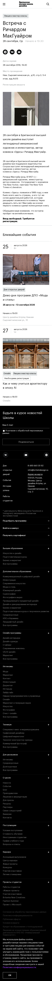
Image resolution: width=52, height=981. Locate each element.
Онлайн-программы (12, 633)
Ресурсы (7, 804)
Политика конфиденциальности (17, 916)
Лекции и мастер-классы (15, 16)
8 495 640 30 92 (35, 466)
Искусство (8, 706)
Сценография (9, 594)
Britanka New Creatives (14, 898)
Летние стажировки (12, 874)
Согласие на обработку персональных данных (24, 912)
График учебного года (13, 841)
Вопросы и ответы (11, 844)
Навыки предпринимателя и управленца (21, 696)
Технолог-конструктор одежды (18, 740)
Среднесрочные (10, 615)
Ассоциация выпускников (14, 857)
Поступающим (9, 825)
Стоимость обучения (12, 834)
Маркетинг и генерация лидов (17, 703)
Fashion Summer (11, 901)
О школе (7, 778)
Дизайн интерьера (11, 638)
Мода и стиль (9, 587)
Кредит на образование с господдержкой (22, 927)
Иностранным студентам (14, 837)
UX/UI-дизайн (9, 652)
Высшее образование (13, 548)
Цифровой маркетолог (13, 737)
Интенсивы (8, 667)
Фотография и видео (12, 597)
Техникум (7, 725)
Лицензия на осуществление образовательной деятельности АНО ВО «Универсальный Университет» (24, 932)
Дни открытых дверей (14, 290)
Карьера (7, 852)
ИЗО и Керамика (10, 618)
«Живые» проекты (11, 891)
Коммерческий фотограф (15, 744)
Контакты (7, 818)
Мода (5, 672)
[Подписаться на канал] (5, 52)
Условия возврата (11, 923)
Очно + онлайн (10, 713)
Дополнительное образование (17, 572)
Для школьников (10, 755)
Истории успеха (7, 488)
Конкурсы (7, 867)
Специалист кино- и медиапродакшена (21, 730)
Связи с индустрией (12, 811)
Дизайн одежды (10, 642)
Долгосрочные (10, 767)
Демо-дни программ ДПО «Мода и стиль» (25, 297)
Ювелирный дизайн (12, 591)
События (7, 480)
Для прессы (8, 800)
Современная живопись (14, 648)
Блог (5, 790)
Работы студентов (8, 498)
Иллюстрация (9, 580)
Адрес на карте (35, 474)
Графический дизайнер (13, 733)
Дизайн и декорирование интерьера (20, 604)
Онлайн (7, 374)
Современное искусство (14, 584)
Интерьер (7, 689)
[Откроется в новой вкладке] (5, 455)
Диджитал (8, 686)
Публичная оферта (12, 919)
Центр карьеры (10, 861)
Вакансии (7, 814)
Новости (7, 783)
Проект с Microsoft (12, 905)
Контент (7, 679)
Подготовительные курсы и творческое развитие (26, 611)
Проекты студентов (12, 882)
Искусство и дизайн (12, 553)
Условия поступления (12, 830)
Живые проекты (10, 864)
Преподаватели (10, 793)
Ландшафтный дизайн (13, 622)
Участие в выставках (12, 871)
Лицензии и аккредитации (15, 797)
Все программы (10, 564)
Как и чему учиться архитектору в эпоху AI (25, 385)
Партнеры (8, 807)
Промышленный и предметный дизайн (21, 601)
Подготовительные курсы (15, 557)
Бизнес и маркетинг (12, 560)
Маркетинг (8, 655)
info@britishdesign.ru (38, 470)
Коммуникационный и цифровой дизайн (21, 577)
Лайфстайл (8, 693)
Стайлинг (7, 645)
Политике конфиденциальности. (20, 967)
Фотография (9, 710)
